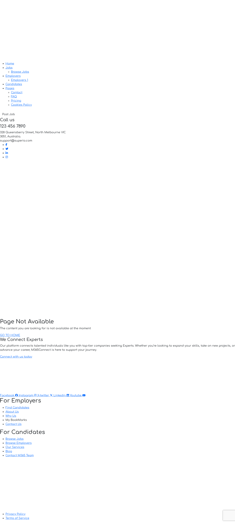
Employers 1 (19, 80)
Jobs (9, 67)
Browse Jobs (20, 71)
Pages (10, 88)
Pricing (16, 100)
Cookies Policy (21, 104)
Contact (16, 92)
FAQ (14, 96)
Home (10, 63)
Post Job (8, 114)
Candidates (14, 84)
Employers (13, 76)
